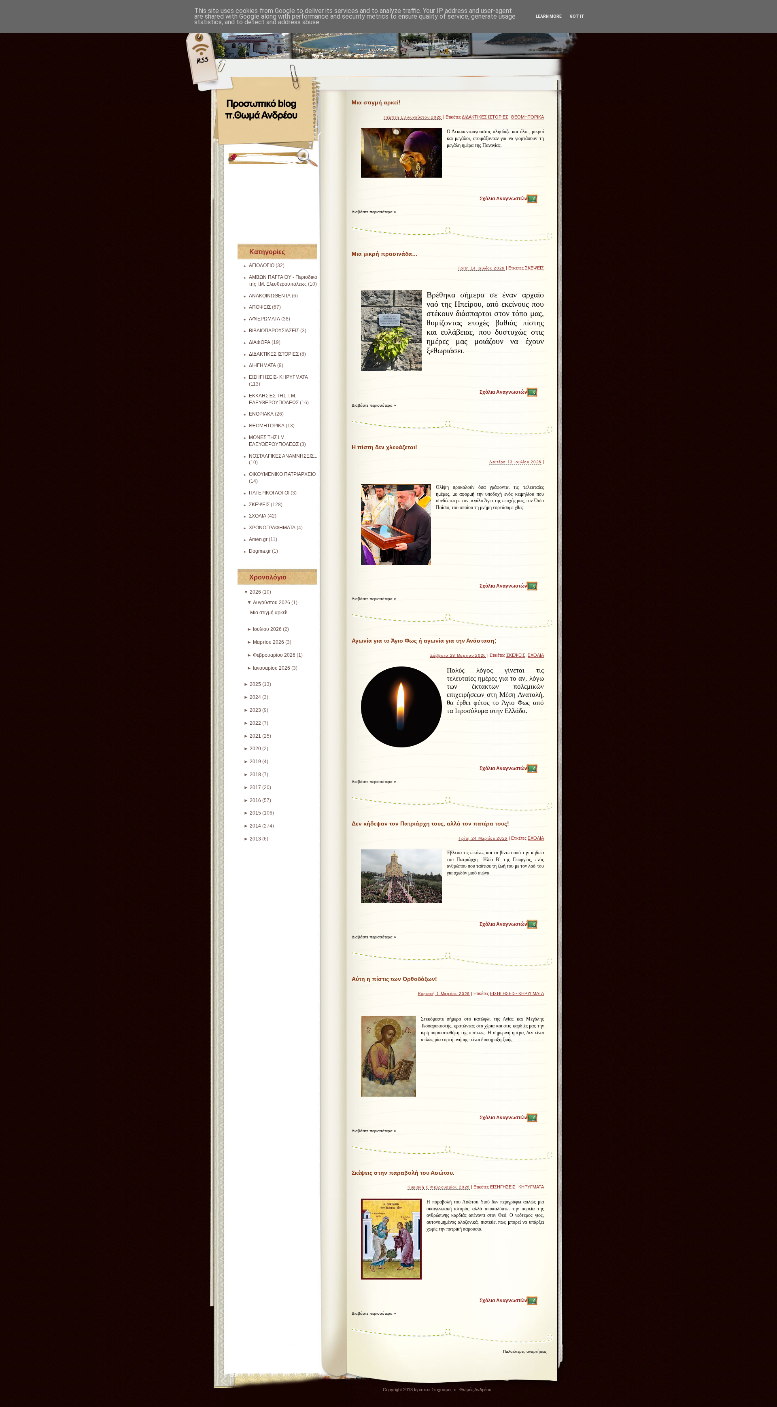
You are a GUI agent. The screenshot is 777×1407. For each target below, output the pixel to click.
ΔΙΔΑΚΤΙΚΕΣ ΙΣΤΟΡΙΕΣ (274, 354)
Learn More (549, 16)
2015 (255, 813)
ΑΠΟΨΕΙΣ (260, 307)
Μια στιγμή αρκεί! (268, 612)
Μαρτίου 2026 (268, 642)
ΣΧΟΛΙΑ (257, 516)
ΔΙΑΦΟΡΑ (259, 342)
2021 (255, 736)
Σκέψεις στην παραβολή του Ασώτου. (403, 1172)
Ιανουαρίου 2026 (271, 668)
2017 (255, 787)
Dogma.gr (260, 551)
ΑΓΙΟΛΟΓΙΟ (261, 265)
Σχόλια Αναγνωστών (507, 199)
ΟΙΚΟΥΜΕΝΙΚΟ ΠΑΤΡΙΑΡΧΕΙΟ (282, 474)
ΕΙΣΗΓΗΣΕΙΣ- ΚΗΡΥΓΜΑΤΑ (278, 377)
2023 (255, 710)
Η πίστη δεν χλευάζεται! (384, 447)
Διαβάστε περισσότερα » (374, 212)
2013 (255, 839)
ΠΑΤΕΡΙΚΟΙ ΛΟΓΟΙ (269, 493)
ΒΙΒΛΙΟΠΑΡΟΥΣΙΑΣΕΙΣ (274, 330)
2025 (255, 684)
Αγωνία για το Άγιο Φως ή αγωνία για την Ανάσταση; (424, 640)
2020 (255, 748)
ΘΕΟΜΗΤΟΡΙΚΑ (266, 426)
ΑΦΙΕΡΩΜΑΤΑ (264, 319)
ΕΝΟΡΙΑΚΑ (261, 414)
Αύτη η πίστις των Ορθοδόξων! (394, 979)
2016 (255, 800)
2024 (255, 697)
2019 (255, 761)
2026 (255, 592)
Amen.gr (258, 539)
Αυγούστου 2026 (271, 602)
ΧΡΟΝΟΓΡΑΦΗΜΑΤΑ (272, 528)
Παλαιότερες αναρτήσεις (525, 1351)
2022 (255, 723)
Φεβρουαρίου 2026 (274, 655)
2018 (255, 774)
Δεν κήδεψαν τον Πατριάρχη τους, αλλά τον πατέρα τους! (430, 823)
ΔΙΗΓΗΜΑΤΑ (262, 365)
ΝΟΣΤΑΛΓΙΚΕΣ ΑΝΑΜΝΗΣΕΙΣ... (283, 456)
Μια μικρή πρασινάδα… (385, 253)
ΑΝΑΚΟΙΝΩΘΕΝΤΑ (270, 296)
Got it (577, 16)
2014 (255, 826)
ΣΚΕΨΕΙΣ (259, 504)
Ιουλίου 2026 (267, 629)
